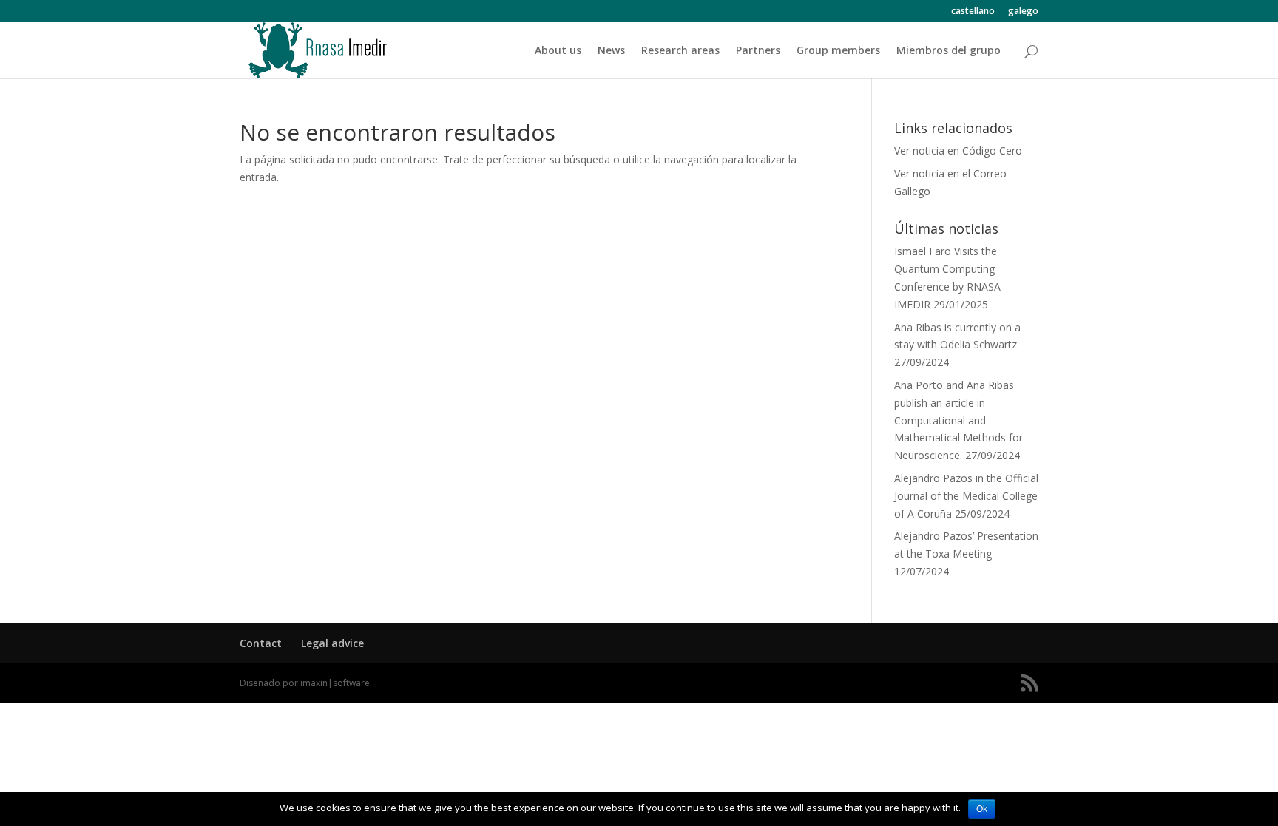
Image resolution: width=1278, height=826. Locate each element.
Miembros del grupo (948, 51)
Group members (838, 51)
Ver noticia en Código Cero (958, 150)
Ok (981, 809)
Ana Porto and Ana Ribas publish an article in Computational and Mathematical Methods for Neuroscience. (958, 420)
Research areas (680, 51)
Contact (261, 643)
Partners (758, 51)
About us (558, 51)
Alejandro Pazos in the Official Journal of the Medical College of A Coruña (966, 496)
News (611, 51)
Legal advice (332, 643)
